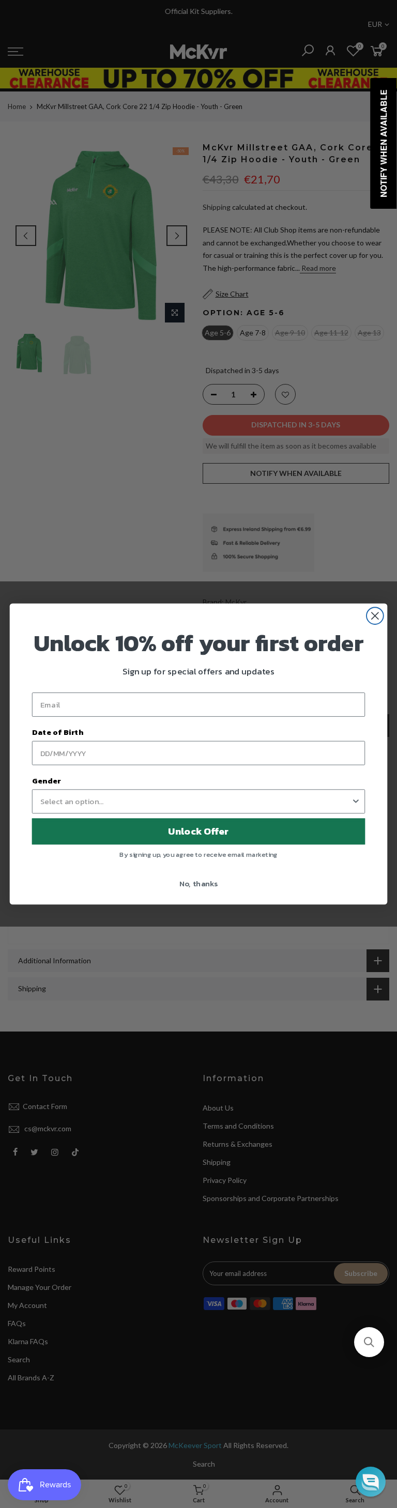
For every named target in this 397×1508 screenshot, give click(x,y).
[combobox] (195, 801)
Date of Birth (57, 732)
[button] (369, 1342)
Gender (46, 780)
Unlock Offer (198, 831)
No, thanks (198, 883)
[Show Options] (356, 801)
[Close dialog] (375, 615)
